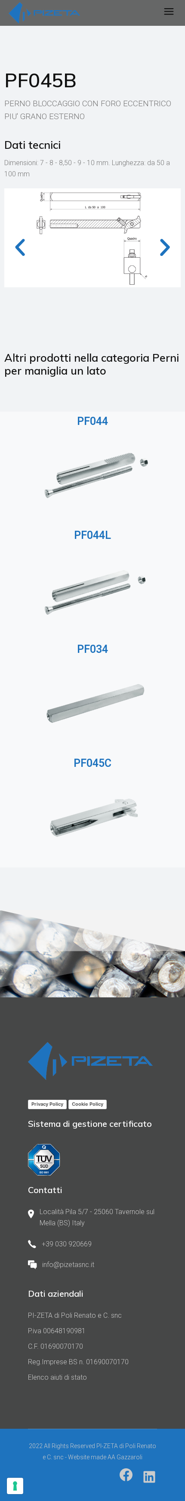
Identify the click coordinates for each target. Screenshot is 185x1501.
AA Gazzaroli (125, 1457)
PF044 (92, 421)
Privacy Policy (47, 1104)
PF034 (92, 649)
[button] (20, 247)
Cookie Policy (87, 1104)
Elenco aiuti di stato (57, 1377)
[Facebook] (126, 1475)
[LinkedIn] (149, 1477)
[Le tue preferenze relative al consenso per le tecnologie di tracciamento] (15, 1486)
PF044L (92, 535)
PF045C (92, 763)
